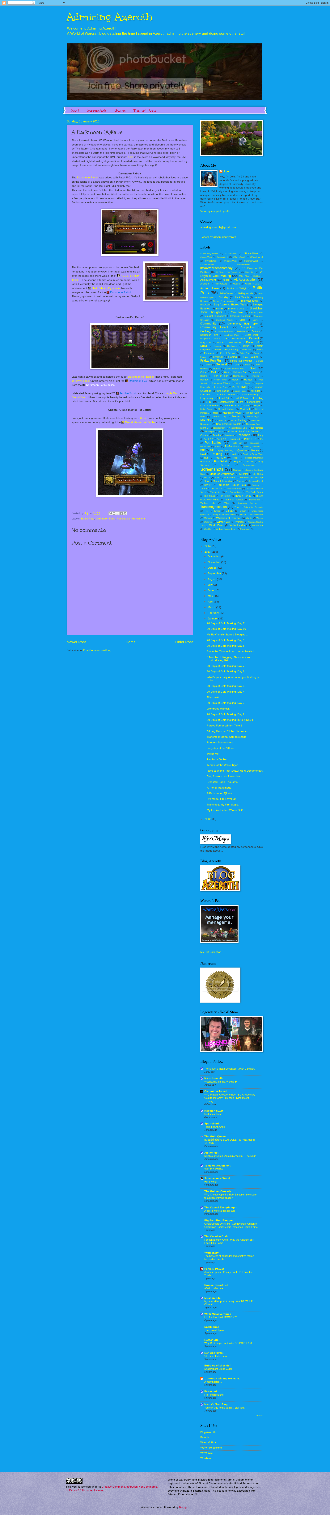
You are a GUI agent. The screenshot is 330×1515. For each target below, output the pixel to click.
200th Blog (244, 276)
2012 (208, 819)
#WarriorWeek (244, 264)
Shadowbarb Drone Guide (218, 1368)
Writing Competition (226, 529)
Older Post (184, 642)
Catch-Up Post (256, 312)
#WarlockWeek (207, 264)
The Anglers (216, 492)
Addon (226, 280)
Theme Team (243, 496)
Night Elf (204, 428)
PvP (211, 450)
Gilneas (247, 365)
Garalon (259, 361)
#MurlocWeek (239, 257)
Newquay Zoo (253, 424)
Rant (206, 457)
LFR (208, 401)
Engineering (231, 349)
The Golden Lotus (234, 492)
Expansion (209, 353)
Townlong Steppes (248, 503)
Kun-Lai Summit (226, 394)
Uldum (243, 511)
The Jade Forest (254, 492)
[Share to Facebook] (121, 513)
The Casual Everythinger (220, 1207)
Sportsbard (211, 1123)
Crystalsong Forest (224, 331)
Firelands (218, 357)
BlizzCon (205, 304)
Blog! (75, 110)
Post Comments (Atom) (97, 650)
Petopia (204, 1437)
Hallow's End (240, 372)
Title (226, 503)
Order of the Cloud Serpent (243, 431)
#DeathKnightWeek (209, 253)
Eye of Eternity (227, 353)
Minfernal (245, 409)
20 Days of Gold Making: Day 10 (226, 628)
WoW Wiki (206, 1453)
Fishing (232, 357)
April (211, 601)
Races (255, 450)
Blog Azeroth (208, 1432)
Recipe (235, 458)
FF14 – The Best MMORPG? (220, 1317)
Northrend (257, 427)
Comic (256, 320)
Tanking (255, 485)
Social (207, 477)
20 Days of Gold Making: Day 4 (225, 691)
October (213, 567)
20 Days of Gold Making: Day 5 (225, 686)
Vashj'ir (242, 514)
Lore (240, 402)
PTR (202, 450)
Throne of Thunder (233, 499)
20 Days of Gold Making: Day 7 (225, 666)
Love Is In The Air (209, 405)
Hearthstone (239, 376)
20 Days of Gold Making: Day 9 (225, 640)
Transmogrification (213, 507)
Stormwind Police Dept (251, 477)
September (215, 573)
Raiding (216, 454)
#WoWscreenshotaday (216, 268)
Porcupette (205, 446)
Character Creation (240, 316)
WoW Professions (211, 1447)
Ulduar (230, 510)
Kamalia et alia (213, 1078)
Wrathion (208, 529)
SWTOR (208, 485)
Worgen (239, 522)
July (210, 584)
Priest (217, 446)
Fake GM (244, 353)
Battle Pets (87, 518)
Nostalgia (209, 431)
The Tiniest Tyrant (214, 1330)
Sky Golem (258, 474)
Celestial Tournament (215, 316)
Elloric (218, 349)
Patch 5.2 (208, 439)
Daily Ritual (242, 331)
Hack (226, 372)
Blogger (183, 1507)
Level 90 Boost (241, 398)
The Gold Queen (215, 1136)
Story (206, 481)
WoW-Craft (257, 525)
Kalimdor (255, 391)
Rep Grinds (221, 461)
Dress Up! (252, 342)
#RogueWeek (230, 261)
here (130, 156)
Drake (220, 342)
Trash (237, 507)
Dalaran (256, 331)
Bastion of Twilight (237, 288)
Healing (203, 376)
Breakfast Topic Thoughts (222, 782)
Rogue (237, 461)
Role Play (249, 461)
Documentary (238, 338)
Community (208, 323)
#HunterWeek (251, 253)
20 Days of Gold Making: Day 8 (225, 645)
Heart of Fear (220, 376)
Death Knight (252, 335)
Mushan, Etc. (212, 1298)
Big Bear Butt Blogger (218, 1220)
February (214, 612)
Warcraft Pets (208, 1442)
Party (260, 435)
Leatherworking (250, 394)
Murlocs (222, 420)
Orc (221, 431)
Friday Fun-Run (211, 360)
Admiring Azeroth (109, 17)
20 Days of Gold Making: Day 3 (225, 703)
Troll (206, 511)
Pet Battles (123, 518)
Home (131, 642)
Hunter (248, 379)
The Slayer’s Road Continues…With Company (229, 1068)
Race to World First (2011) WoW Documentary (235, 770)
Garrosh (208, 365)
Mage (257, 405)
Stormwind (229, 477)
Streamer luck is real (215, 1356)
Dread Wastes (235, 342)
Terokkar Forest (234, 488)
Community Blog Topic (242, 323)
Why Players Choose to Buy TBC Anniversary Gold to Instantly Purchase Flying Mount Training (229, 1098)
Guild (214, 372)
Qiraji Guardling (225, 450)
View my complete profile (215, 211)
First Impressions (214, 1394)
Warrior (249, 518)
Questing (242, 450)
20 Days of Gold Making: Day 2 (225, 714)
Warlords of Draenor (228, 518)
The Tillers (224, 496)
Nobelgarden (219, 428)
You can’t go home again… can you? (224, 1407)
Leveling (258, 398)
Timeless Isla (253, 500)
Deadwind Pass (231, 335)
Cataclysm (237, 312)
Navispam (255, 420)
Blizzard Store (250, 301)
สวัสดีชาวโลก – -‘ (213, 1288)
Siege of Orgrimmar (221, 473)
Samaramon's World (217, 1178)
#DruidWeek (231, 253)
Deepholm (205, 338)
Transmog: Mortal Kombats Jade (226, 736)
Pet (261, 439)
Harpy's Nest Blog (216, 1404)
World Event (216, 525)
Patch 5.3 (221, 439)
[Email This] (110, 513)
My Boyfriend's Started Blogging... (227, 634)
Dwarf (246, 346)
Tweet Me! (213, 753)
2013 (208, 551)
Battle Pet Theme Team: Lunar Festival (230, 651)
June (211, 590)
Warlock (208, 518)
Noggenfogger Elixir (238, 428)
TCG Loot (217, 488)
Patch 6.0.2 (250, 439)
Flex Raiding (251, 357)
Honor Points (220, 380)
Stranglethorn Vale (223, 481)
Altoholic (204, 283)
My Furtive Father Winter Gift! (225, 810)
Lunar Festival (231, 405)
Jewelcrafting (222, 391)
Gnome (204, 368)
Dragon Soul (206, 342)
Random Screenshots (220, 742)
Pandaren (229, 435)
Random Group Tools (253, 454)
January (213, 618)
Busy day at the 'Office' (221, 748)
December (214, 556)
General (221, 364)
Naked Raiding (238, 420)
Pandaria (244, 435)
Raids (234, 454)
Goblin (216, 368)
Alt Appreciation (245, 279)
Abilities (256, 276)
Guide (203, 372)
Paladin (217, 435)
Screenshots (97, 110)
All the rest (211, 1152)
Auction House (209, 288)
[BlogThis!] (114, 513)
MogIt (215, 413)
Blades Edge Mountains (224, 301)
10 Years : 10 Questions (228, 272)
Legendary (206, 398)
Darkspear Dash (213, 1114)
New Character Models (228, 424)
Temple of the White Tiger (222, 765)
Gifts (237, 364)
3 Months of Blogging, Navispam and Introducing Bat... (229, 659)
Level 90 (224, 398)
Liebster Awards (226, 402)
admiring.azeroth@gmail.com (218, 227)
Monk (202, 417)
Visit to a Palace (213, 1168)
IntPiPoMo (239, 387)
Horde (235, 379)
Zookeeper (245, 529)
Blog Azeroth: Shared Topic (230, 304)
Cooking (205, 331)
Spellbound (211, 1327)
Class (242, 320)
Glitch (257, 365)
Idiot (238, 383)
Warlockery (211, 1252)
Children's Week (224, 320)
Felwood (204, 357)
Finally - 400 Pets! (218, 759)
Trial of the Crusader (253, 507)
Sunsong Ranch (255, 481)
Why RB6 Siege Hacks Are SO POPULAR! (228, 1343)
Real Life (220, 457)
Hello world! (210, 1181)
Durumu (217, 346)
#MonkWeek (222, 257)
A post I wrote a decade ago (219, 1210)
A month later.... (213, 1381)
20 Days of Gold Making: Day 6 (225, 671)
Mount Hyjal (253, 417)
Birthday (224, 297)
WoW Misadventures (217, 1314)
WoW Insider (237, 525)
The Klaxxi (209, 496)
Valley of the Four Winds (224, 514)
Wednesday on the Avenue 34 (220, 1081)
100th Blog (250, 272)
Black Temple (242, 297)
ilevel (247, 383)
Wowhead (206, 1458)
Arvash (236, 284)
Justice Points (240, 391)
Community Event (214, 327)
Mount (236, 416)
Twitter (217, 511)
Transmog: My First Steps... (223, 804)
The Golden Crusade (217, 1191)
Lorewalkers (253, 402)
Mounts (205, 420)
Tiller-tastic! (214, 697)
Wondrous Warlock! (218, 708)
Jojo (226, 171)
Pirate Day (237, 443)
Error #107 (247, 349)
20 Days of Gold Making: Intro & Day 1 (230, 719)
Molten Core (253, 413)
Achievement (208, 279)
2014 (208, 546)
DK (226, 338)
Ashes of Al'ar (252, 284)
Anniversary (221, 283)
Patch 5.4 (235, 439)
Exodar (260, 349)
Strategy (240, 481)
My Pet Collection (210, 952)
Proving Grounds (252, 446)
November (214, 562)
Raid (203, 454)
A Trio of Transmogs (219, 787)
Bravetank (211, 1391)
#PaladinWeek (256, 257)
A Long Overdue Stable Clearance (227, 731)
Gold (252, 368)
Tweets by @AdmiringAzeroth (218, 237)
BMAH (219, 308)
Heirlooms (254, 376)
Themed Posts (145, 110)
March (212, 607)
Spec (217, 477)
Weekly (259, 518)
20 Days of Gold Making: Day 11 (226, 623)
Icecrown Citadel (221, 383)
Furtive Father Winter (241, 361)
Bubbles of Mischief (217, 1365)
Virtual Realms (256, 514)
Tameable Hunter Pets (231, 484)
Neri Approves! (214, 1352)
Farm (256, 353)
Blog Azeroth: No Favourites (224, 776)
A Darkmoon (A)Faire (219, 793)
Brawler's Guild (236, 308)
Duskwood (232, 346)
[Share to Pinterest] (125, 513)
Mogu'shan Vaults (232, 413)
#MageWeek (206, 257)
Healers (256, 372)
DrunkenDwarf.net (216, 1285)
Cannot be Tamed (215, 1091)
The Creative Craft (216, 1236)
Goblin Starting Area (235, 369)
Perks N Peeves (214, 1268)
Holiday (204, 379)
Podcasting (254, 443)
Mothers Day (219, 416)
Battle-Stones (226, 293)
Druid (203, 345)
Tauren (204, 488)
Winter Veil (223, 521)
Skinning (243, 474)
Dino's (217, 338)
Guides (120, 110)
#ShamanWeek (251, 261)
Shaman (237, 470)
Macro (246, 405)
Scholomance (249, 465)
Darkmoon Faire (105, 518)
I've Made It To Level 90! (221, 798)
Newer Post (76, 642)
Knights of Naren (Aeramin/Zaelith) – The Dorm (230, 1156)
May (211, 595)
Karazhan (205, 394)
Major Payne (206, 409)
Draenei (254, 338)
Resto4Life (211, 1339)
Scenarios (226, 465)
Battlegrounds (245, 293)
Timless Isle (207, 503)
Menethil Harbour (226, 409)
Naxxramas (205, 424)
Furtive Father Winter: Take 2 (224, 725)
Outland (204, 435)
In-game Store (221, 387)
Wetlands (208, 522)
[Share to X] (118, 513)
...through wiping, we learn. (222, 1378)
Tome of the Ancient (217, 1165)
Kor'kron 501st (213, 1110)
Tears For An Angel (214, 1126)
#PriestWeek (211, 261)
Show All (259, 1416)
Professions (138, 518)
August (212, 579)
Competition (248, 327)
